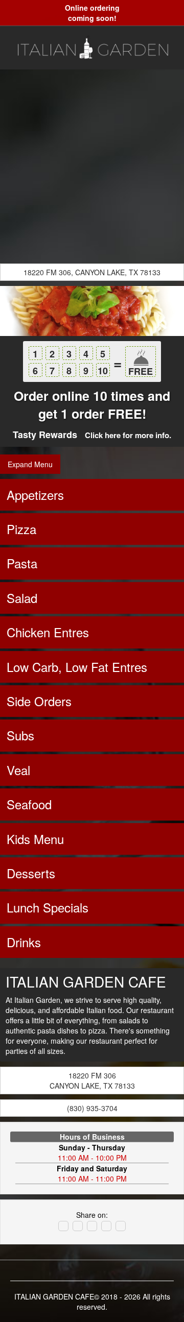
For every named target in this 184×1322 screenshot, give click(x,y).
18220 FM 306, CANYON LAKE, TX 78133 (92, 272)
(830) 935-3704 (92, 1108)
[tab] (92, 495)
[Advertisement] (92, 166)
